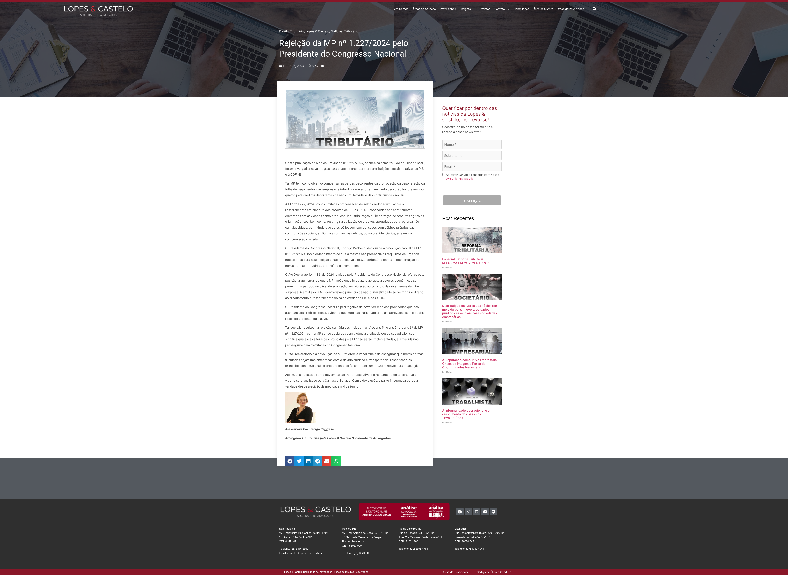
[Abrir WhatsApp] (778, 567)
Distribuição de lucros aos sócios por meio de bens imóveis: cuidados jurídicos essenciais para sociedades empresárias (469, 311)
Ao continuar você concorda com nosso (472, 176)
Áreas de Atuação (424, 9)
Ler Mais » (447, 267)
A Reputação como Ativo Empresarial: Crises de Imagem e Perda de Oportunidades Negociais (470, 363)
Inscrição (472, 200)
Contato (499, 9)
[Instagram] (468, 516)
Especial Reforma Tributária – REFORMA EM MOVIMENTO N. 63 (467, 261)
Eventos (485, 9)
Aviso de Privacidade (570, 9)
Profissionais (448, 9)
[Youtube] (485, 516)
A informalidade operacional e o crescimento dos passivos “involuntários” (466, 414)
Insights (466, 9)
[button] (594, 8)
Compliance (521, 9)
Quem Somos (399, 9)
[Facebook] (460, 516)
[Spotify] (493, 516)
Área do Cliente (543, 9)
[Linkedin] (476, 516)
